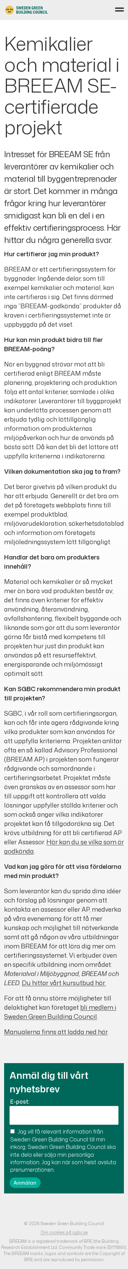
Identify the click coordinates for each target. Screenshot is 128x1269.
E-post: (19, 1101)
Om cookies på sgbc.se (64, 1232)
